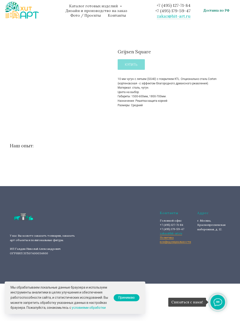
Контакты (117, 15)
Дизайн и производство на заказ (96, 10)
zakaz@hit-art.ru (174, 16)
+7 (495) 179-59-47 (173, 10)
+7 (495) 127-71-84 (174, 5)
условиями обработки (89, 307)
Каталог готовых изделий (94, 6)
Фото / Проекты (85, 15)
